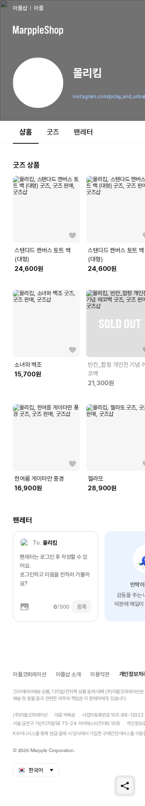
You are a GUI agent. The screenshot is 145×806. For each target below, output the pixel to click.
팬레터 (83, 132)
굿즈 (53, 132)
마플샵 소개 (68, 674)
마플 (39, 8)
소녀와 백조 (28, 364)
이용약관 (99, 674)
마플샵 (20, 8)
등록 (82, 606)
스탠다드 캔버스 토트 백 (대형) (42, 255)
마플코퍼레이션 (29, 674)
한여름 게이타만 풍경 (39, 478)
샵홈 (25, 132)
